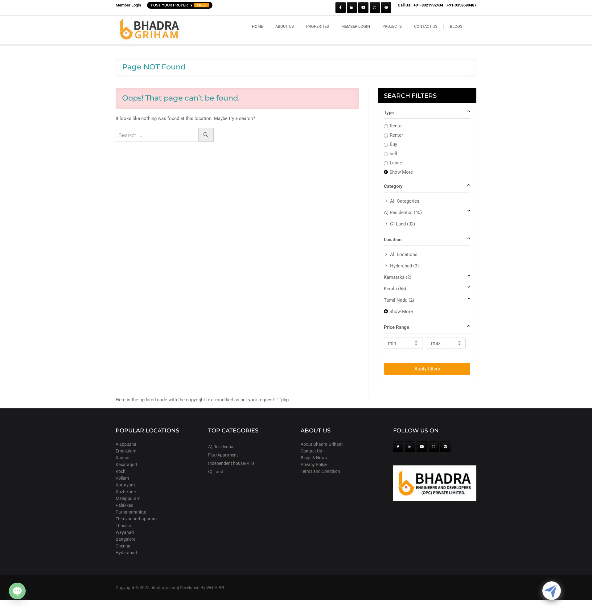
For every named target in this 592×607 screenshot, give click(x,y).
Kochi (121, 471)
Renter (396, 135)
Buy (393, 144)
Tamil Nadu (399, 300)
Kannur (123, 457)
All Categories (404, 201)
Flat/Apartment (223, 454)
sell (393, 153)
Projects (392, 26)
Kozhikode (126, 491)
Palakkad (125, 505)
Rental (396, 126)
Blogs (456, 26)
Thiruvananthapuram (136, 518)
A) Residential (403, 212)
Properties (317, 26)
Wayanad (125, 532)
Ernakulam (126, 450)
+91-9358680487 (461, 5)
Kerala (395, 288)
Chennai (123, 545)
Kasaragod (126, 464)
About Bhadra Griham (322, 444)
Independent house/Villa (231, 463)
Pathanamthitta (131, 512)
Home (257, 26)
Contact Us (426, 26)
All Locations (403, 254)
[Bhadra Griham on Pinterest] (386, 7)
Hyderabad (404, 266)
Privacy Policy (314, 464)
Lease (396, 163)
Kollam (122, 478)
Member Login (128, 5)
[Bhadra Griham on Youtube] (363, 7)
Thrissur (123, 525)
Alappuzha (126, 444)
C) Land (402, 224)
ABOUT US (284, 26)
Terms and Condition (320, 471)
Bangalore (125, 539)
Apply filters (427, 369)
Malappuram (128, 498)
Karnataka (397, 277)
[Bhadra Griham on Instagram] (375, 7)
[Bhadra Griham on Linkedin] (352, 7)
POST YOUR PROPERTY (178, 5)
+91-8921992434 (428, 5)
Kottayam (125, 484)
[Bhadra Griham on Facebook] (340, 7)
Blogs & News (314, 457)
